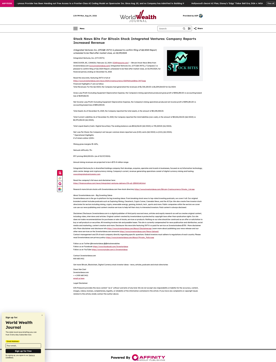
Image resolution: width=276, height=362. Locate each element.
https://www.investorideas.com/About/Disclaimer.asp (129, 228)
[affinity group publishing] (59, 183)
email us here (78, 278)
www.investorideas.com (99, 66)
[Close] (42, 315)
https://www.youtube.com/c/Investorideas (110, 249)
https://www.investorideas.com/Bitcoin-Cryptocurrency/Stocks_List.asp (165, 189)
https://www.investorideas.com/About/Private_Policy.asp (130, 237)
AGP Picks (7, 3)
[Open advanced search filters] (189, 28)
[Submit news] (59, 173)
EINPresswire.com (120, 63)
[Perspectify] (59, 178)
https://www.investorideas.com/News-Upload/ (139, 231)
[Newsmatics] (59, 189)
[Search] (184, 28)
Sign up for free (23, 351)
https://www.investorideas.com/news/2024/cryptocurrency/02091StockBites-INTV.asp (109, 81)
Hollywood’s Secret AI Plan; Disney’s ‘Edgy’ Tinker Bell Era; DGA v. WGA (227, 3)
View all (270, 3)
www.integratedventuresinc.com (86, 174)
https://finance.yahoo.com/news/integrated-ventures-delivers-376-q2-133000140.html (109, 183)
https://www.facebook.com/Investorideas (110, 246)
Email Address (13, 341)
